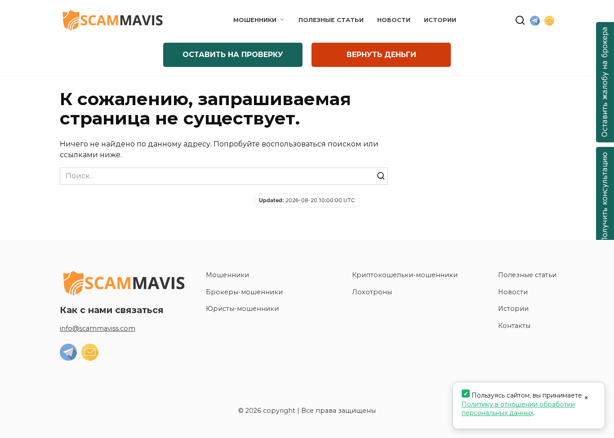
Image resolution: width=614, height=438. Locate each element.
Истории (440, 20)
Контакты (514, 326)
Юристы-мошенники (242, 309)
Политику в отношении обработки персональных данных (518, 408)
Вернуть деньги (381, 54)
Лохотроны (372, 292)
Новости (393, 20)
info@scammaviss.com (97, 328)
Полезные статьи (331, 20)
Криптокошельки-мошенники (405, 275)
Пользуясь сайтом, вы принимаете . (522, 404)
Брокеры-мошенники (244, 292)
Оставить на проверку (232, 54)
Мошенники (254, 20)
